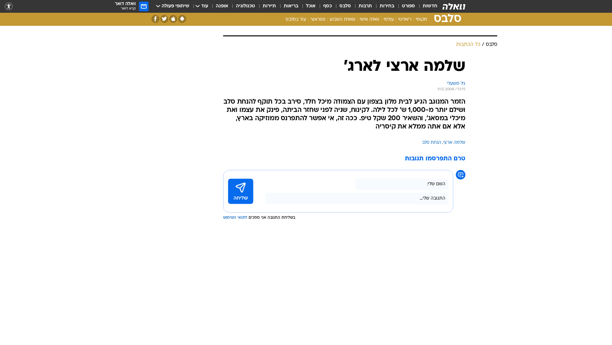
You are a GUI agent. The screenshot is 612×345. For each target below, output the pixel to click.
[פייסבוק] (155, 19)
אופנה (222, 6)
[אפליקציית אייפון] (173, 19)
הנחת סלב (431, 143)
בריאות (291, 6)
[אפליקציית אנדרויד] (182, 19)
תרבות (365, 6)
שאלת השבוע (342, 20)
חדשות (430, 6)
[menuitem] (426, 6)
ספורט (408, 6)
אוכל (311, 6)
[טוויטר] (164, 19)
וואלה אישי (369, 20)
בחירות (387, 6)
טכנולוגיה (245, 6)
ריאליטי (405, 20)
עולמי (388, 20)
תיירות (269, 6)
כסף (327, 6)
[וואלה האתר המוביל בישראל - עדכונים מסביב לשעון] (453, 6)
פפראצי (317, 20)
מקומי (421, 20)
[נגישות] (9, 7)
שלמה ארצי (454, 143)
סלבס (345, 6)
